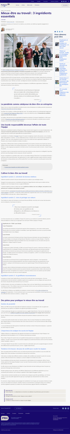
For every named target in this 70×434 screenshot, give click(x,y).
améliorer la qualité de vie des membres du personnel (23, 312)
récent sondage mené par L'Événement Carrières (13, 69)
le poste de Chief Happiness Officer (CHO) (13, 113)
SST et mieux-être (7, 10)
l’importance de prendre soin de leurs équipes (11, 108)
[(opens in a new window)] (61, 1)
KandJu (16, 136)
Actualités (38, 1)
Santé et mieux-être (10, 21)
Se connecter (65, 5)
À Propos (32, 1)
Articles (23, 5)
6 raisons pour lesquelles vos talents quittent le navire (17, 167)
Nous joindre (45, 1)
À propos (14, 413)
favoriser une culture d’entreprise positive (15, 119)
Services (17, 5)
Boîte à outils (29, 5)
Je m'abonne (18, 408)
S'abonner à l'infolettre (54, 1)
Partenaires (37, 5)
